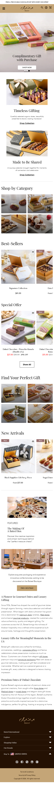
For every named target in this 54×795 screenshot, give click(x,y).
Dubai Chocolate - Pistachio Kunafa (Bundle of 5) (18, 350)
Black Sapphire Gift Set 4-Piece (18, 478)
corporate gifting (29, 650)
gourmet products (21, 618)
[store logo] (27, 9)
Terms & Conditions (27, 772)
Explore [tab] (7, 737)
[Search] (42, 7)
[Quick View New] (18, 473)
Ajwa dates (39, 688)
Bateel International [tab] (11, 732)
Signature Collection (18, 288)
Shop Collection (27, 123)
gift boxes (43, 656)
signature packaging (27, 659)
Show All (27, 364)
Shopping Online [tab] (10, 742)
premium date (25, 614)
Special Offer (11, 304)
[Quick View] (18, 283)
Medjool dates (7, 691)
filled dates (44, 614)
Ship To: (7, 754)
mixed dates (21, 691)
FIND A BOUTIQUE (27, 588)
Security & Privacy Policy (27, 775)
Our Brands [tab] (8, 748)
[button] (46, 7)
